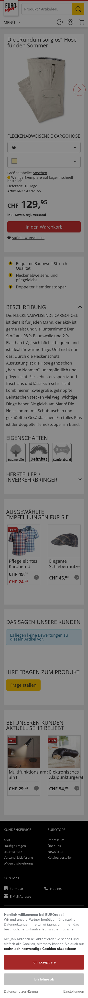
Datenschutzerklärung (21, 991)
